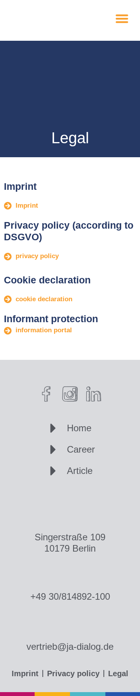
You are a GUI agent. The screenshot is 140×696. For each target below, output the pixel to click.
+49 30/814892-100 (70, 596)
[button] (122, 18)
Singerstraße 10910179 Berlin (70, 543)
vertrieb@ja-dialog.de (70, 646)
